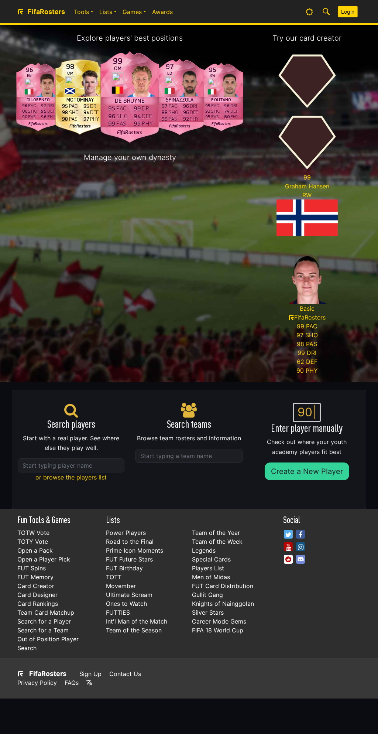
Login (347, 11)
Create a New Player (307, 471)
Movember (121, 586)
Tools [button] (81, 12)
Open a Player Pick (43, 559)
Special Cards (211, 559)
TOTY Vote (32, 541)
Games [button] (132, 12)
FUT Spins (31, 568)
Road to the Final (130, 541)
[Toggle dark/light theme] (309, 12)
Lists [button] (105, 12)
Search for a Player (44, 621)
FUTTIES (118, 612)
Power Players (126, 532)
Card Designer (37, 594)
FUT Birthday (124, 568)
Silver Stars (208, 612)
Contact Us (125, 673)
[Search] (326, 12)
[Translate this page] (89, 682)
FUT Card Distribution (222, 586)
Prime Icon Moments (134, 550)
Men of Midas (211, 577)
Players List (208, 568)
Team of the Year (216, 532)
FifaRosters (47, 673)
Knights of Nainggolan (223, 603)
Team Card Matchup (45, 612)
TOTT (113, 577)
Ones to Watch (126, 603)
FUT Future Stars (129, 559)
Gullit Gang (207, 594)
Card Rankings (37, 603)
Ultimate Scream (129, 594)
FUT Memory (35, 577)
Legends (204, 550)
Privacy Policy (37, 682)
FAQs (72, 682)
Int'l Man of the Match (136, 621)
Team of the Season (134, 630)
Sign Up (90, 673)
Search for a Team (43, 630)
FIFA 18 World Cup (217, 630)
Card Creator (35, 586)
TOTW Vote (33, 532)
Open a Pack (35, 550)
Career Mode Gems (219, 621)
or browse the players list (71, 477)
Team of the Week (217, 541)
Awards (162, 12)
